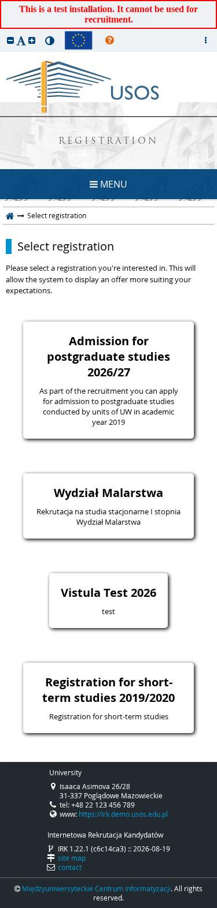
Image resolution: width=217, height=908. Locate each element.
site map (72, 857)
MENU (112, 184)
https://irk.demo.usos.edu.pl (123, 814)
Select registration (65, 246)
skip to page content (3, 3)
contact (70, 867)
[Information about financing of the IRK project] (78, 40)
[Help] (110, 40)
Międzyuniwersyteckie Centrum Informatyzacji (96, 888)
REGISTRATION (108, 141)
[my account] (205, 40)
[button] (10, 40)
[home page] (10, 215)
